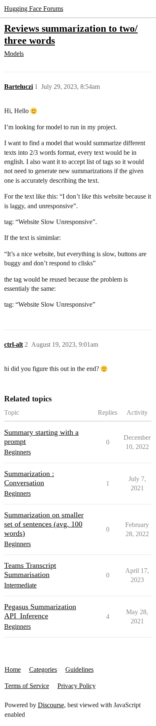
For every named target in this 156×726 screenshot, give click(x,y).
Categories (43, 669)
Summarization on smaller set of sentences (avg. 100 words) (44, 524)
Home (13, 669)
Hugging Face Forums (33, 8)
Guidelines (79, 669)
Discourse (51, 704)
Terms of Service (27, 685)
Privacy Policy (76, 685)
